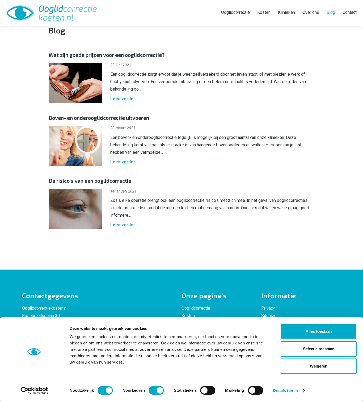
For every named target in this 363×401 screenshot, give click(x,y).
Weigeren (318, 366)
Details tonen (285, 390)
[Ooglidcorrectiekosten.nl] (51, 12)
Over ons (310, 12)
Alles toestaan (319, 331)
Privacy (268, 308)
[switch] (156, 390)
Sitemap (269, 315)
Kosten (264, 12)
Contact (350, 12)
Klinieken (286, 12)
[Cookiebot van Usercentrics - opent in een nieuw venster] (34, 391)
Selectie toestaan (319, 349)
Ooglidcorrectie (235, 12)
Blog (331, 12)
